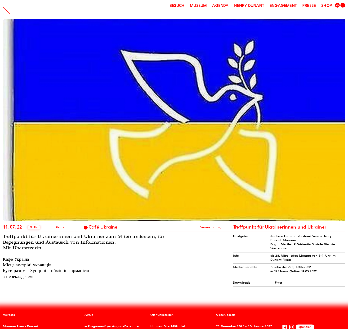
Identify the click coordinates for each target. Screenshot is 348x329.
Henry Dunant (249, 6)
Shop (326, 6)
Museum (198, 6)
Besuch (177, 6)
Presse (309, 6)
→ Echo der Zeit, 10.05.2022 (290, 267)
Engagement (283, 6)
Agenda (220, 6)
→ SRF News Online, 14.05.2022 (293, 271)
